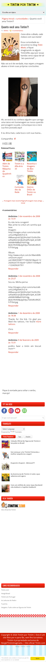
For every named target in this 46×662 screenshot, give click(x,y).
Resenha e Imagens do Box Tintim (32, 167)
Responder (13, 268)
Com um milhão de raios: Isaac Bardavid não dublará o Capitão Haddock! (26, 486)
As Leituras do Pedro (8, 600)
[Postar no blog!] (6, 143)
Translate (18, 432)
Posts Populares (8, 436)
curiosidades (22, 18)
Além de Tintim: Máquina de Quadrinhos (6, 170)
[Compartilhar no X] (8, 143)
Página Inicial (8, 18)
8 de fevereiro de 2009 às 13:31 (23, 341)
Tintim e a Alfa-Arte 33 (19, 166)
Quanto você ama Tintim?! (15, 26)
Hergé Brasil (5, 593)
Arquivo (28, 436)
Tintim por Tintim (26, 634)
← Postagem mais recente (11, 201)
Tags (19, 436)
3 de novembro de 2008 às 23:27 (24, 277)
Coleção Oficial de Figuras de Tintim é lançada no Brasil (25, 442)
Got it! (37, 658)
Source (28, 646)
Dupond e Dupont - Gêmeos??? (23, 463)
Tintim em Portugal (8, 597)
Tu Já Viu (4, 604)
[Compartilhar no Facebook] (10, 143)
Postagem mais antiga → (35, 201)
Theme (23, 646)
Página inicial (23, 202)
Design (18, 646)
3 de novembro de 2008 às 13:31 (24, 217)
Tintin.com (5, 590)
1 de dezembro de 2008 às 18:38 (24, 314)
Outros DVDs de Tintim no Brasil (31, 191)
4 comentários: (17, 30)
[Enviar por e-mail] (3, 143)
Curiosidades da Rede (19, 189)
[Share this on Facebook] (15, 138)
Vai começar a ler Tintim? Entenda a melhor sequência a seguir (25, 453)
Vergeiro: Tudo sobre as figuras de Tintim (16, 607)
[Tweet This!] (16, 138)
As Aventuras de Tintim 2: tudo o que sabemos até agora (25, 475)
